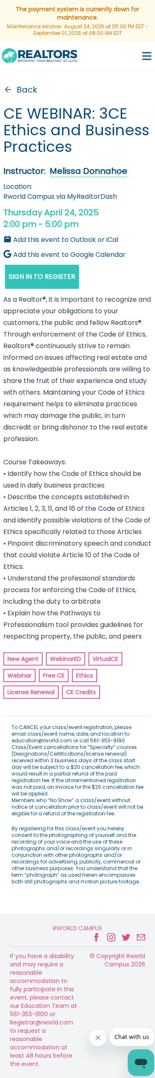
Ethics (84, 675)
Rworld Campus (77, 928)
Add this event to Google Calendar (69, 254)
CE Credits (81, 692)
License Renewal (31, 692)
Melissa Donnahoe (88, 171)
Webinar (19, 675)
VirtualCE (105, 659)
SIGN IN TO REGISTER (42, 276)
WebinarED (65, 659)
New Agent (22, 659)
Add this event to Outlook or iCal (65, 239)
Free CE (53, 675)
